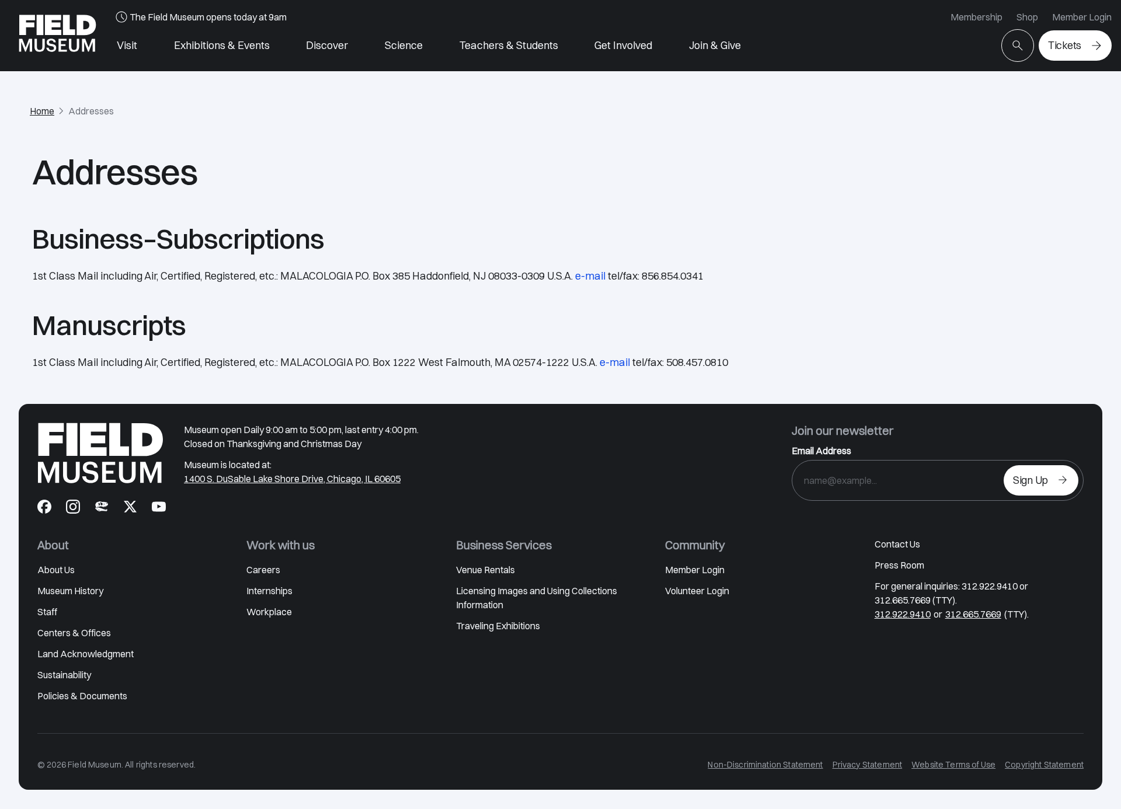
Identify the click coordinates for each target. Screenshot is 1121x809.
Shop (1027, 17)
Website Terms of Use (953, 764)
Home (42, 111)
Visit (127, 45)
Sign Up (1030, 480)
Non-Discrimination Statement (765, 764)
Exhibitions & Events (222, 45)
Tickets (1064, 45)
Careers (263, 570)
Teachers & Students (508, 45)
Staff (47, 612)
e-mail (590, 276)
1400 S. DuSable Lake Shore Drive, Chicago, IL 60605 (292, 478)
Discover (327, 45)
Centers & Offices (74, 633)
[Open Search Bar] (1017, 45)
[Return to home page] (100, 453)
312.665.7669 (973, 614)
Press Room (899, 565)
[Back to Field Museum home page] (57, 35)
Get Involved (623, 45)
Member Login (1082, 17)
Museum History (70, 591)
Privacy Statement (868, 764)
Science (404, 45)
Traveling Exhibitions (498, 626)
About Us (56, 570)
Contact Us (897, 544)
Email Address (821, 450)
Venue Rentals (485, 570)
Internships (269, 591)
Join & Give (715, 45)
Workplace (269, 612)
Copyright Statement (1044, 764)
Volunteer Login (697, 591)
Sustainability (64, 675)
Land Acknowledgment (85, 654)
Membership (976, 17)
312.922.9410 (903, 614)
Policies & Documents (82, 696)
